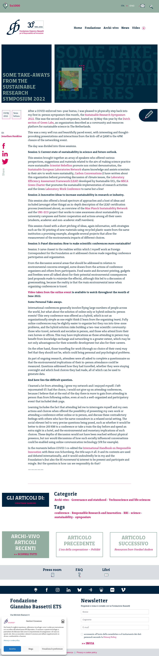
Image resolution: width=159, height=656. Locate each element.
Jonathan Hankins (11, 136)
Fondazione (93, 28)
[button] (63, 621)
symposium (83, 517)
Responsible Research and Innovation (96, 513)
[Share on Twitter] (5, 161)
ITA (122, 5)
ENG (132, 5)
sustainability (64, 517)
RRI (126, 513)
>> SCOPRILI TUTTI (25, 554)
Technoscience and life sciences (129, 500)
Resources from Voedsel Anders (133, 549)
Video (136, 28)
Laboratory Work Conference (63, 188)
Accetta (12, 649)
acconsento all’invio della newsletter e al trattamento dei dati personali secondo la (112, 635)
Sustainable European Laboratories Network (54, 169)
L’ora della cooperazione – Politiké (79, 549)
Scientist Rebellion (61, 165)
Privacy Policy (109, 637)
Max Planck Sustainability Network (106, 208)
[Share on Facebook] (5, 145)
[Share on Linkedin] (5, 153)
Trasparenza (67, 652)
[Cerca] (151, 6)
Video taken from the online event (49, 292)
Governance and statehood (88, 500)
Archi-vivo (111, 28)
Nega (31, 649)
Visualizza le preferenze (52, 649)
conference (62, 513)
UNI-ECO (43, 212)
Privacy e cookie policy (12, 640)
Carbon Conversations (88, 173)
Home (78, 28)
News (125, 28)
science (135, 513)
